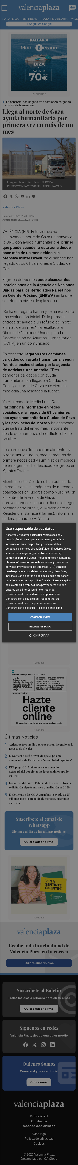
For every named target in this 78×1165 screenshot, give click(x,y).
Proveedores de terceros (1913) (36, 566)
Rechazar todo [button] (40, 626)
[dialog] (39, 582)
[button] (39, 635)
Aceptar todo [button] (40, 616)
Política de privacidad (49, 607)
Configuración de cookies (21, 607)
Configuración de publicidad (22, 598)
